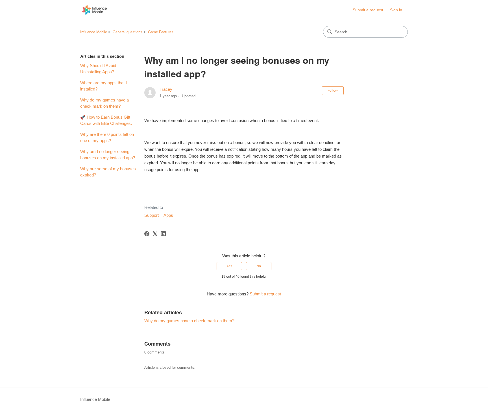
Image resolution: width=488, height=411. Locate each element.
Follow (333, 90)
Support (151, 215)
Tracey (166, 89)
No (258, 266)
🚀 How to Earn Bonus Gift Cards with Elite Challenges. (106, 120)
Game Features (160, 32)
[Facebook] (146, 233)
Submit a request (368, 10)
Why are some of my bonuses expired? (108, 172)
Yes (229, 266)
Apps (168, 215)
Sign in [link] (396, 10)
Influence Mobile (93, 32)
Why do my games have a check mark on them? (104, 103)
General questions (127, 32)
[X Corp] (155, 233)
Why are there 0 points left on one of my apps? (107, 137)
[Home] (94, 10)
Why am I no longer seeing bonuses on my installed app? (107, 154)
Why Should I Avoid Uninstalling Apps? (98, 68)
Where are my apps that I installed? (103, 86)
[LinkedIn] (163, 233)
